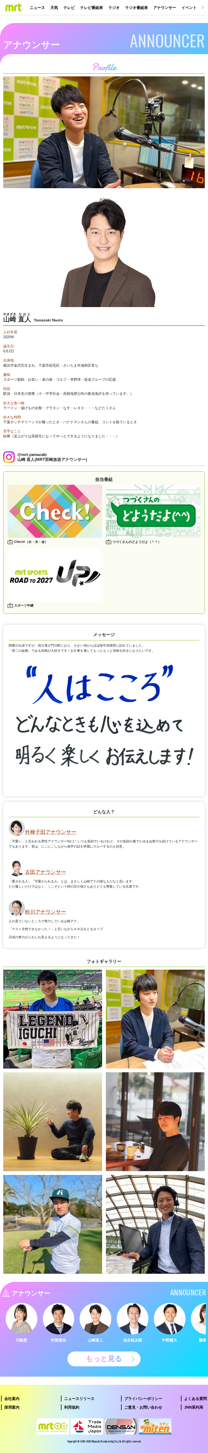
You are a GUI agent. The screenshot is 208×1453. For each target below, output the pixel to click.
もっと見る (104, 1358)
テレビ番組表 (91, 7)
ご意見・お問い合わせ (143, 1407)
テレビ (69, 7)
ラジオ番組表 (136, 7)
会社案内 (12, 1398)
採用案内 (12, 1407)
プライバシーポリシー (143, 1398)
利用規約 (71, 1407)
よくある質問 (195, 1398)
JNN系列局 (193, 1407)
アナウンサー (164, 7)
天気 (54, 7)
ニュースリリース (79, 1398)
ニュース (37, 7)
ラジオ (114, 7)
